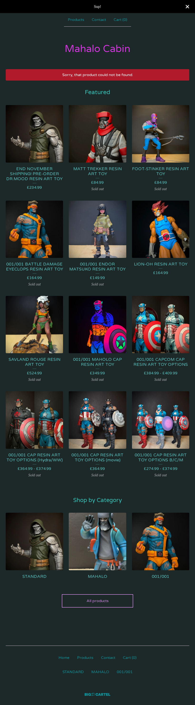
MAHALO (100, 672)
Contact (99, 19)
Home (63, 657)
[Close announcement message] (187, 6)
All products (98, 601)
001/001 (125, 672)
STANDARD (73, 672)
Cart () (120, 19)
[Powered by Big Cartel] (97, 694)
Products (76, 19)
